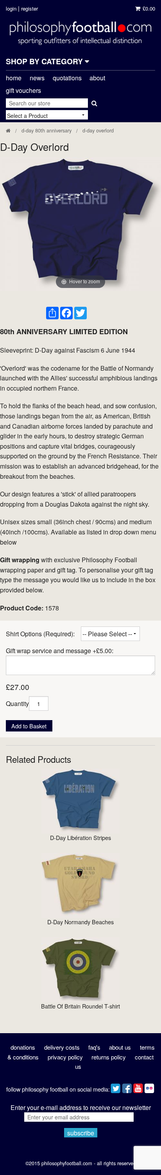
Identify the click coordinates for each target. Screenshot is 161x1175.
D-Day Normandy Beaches (80, 922)
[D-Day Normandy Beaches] (80, 884)
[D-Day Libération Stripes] (80, 800)
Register (29, 8)
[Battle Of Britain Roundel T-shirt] (80, 968)
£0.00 (148, 8)
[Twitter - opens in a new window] (115, 1086)
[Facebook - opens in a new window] (126, 1086)
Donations (23, 1047)
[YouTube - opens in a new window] (138, 1086)
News (37, 77)
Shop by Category (45, 61)
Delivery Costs (62, 1047)
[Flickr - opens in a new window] (149, 1086)
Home (13, 77)
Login (11, 8)
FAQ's (94, 1047)
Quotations (67, 77)
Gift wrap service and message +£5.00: (59, 650)
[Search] (93, 101)
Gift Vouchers (23, 90)
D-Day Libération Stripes (80, 837)
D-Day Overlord (98, 130)
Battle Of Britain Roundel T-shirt (80, 1006)
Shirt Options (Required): (40, 633)
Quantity (17, 703)
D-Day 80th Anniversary (46, 130)
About (97, 77)
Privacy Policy (65, 1057)
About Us (120, 1047)
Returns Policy (108, 1057)
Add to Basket (29, 726)
